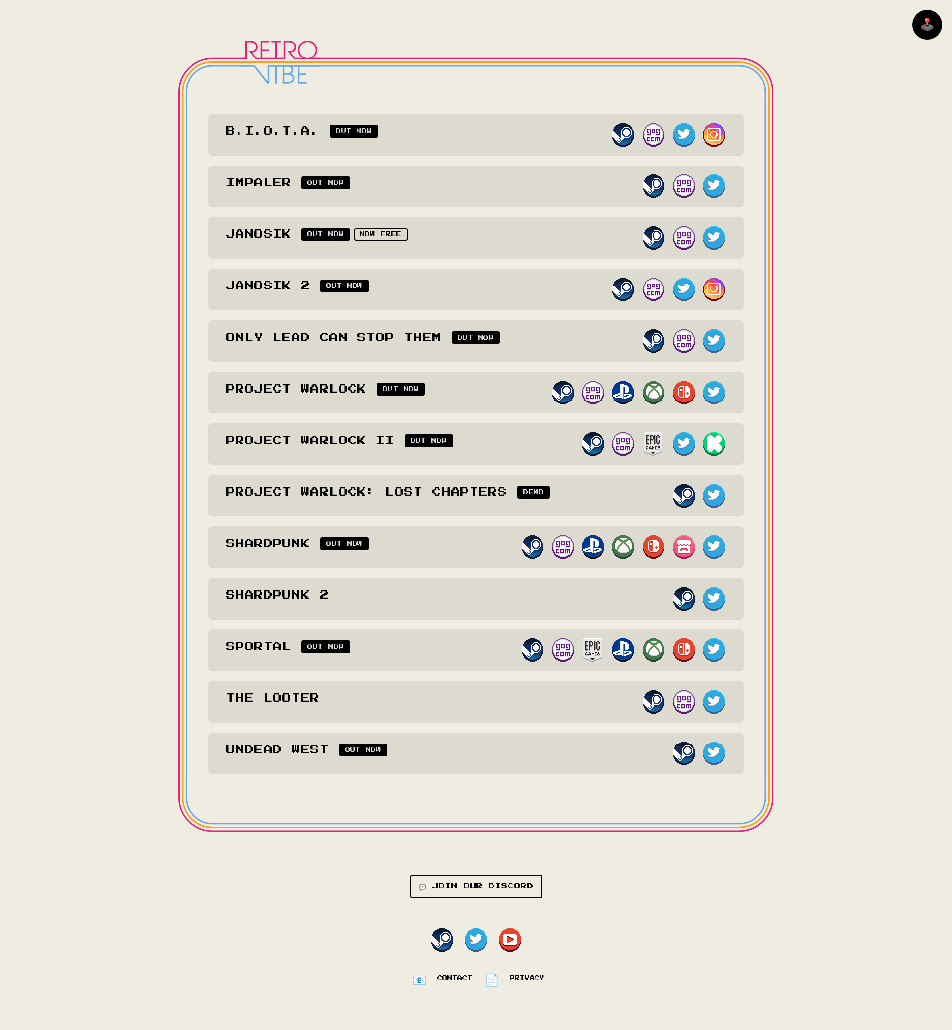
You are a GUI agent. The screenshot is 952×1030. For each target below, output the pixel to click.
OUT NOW (354, 131)
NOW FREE (381, 234)
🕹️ (927, 24)
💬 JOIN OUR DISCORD (476, 886)
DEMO (533, 492)
